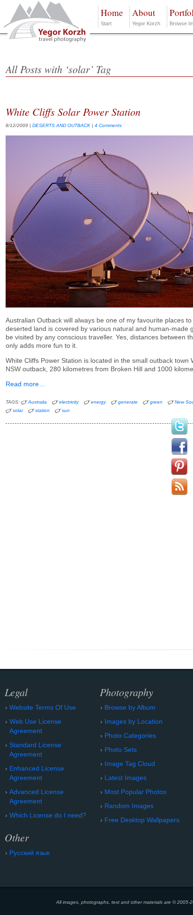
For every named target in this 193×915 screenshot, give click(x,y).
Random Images (129, 806)
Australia (37, 402)
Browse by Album (130, 707)
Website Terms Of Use (42, 707)
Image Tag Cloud (129, 763)
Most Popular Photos (135, 791)
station (42, 410)
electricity (69, 402)
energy (98, 402)
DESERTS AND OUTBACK (61, 125)
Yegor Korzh (146, 16)
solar (18, 410)
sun (66, 410)
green (156, 402)
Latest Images (125, 777)
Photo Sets (120, 749)
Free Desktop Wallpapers (141, 820)
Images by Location (133, 721)
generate (128, 402)
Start (112, 16)
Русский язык (29, 852)
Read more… (25, 384)
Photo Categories (130, 735)
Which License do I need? (47, 815)
